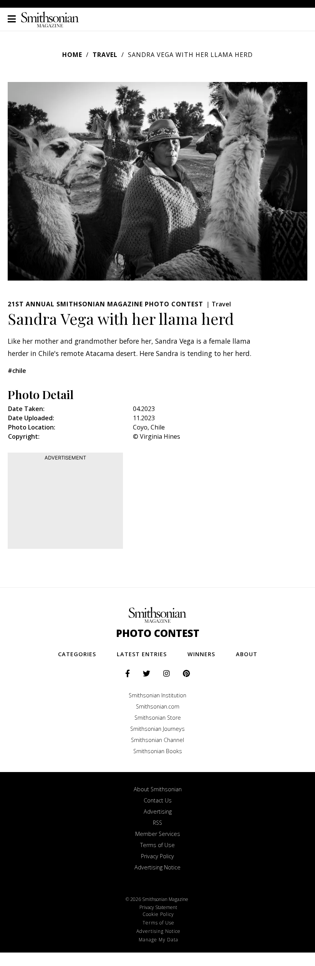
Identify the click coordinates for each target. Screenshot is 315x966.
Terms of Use (157, 845)
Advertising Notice (157, 867)
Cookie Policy (158, 914)
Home (72, 54)
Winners (201, 654)
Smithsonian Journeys (157, 728)
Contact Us (158, 800)
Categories (77, 654)
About (246, 654)
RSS (157, 822)
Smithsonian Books (157, 751)
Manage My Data (158, 939)
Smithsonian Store (157, 717)
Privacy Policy (157, 856)
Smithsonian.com (157, 706)
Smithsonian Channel (157, 740)
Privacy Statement (158, 907)
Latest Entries (142, 654)
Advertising (158, 811)
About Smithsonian (158, 789)
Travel (105, 54)
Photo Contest (157, 633)
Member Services (157, 833)
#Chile (17, 370)
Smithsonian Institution (157, 695)
